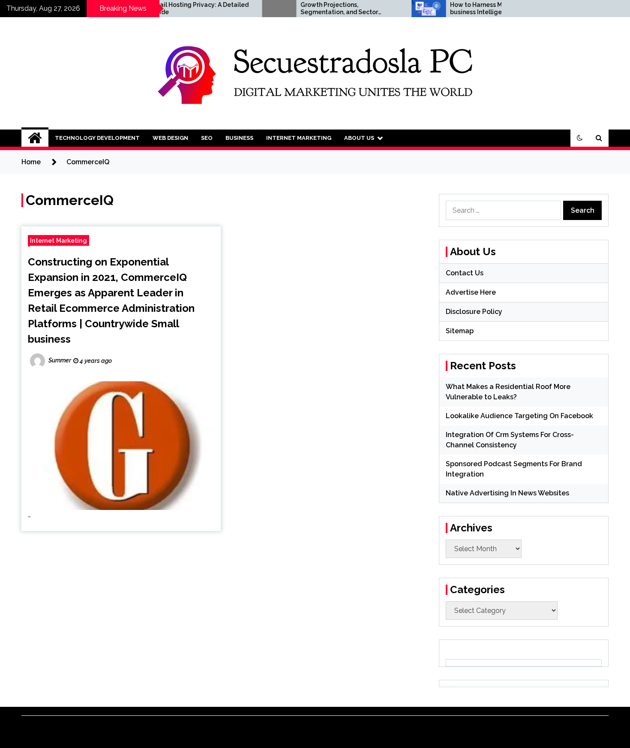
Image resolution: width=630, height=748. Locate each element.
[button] (579, 138)
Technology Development (97, 138)
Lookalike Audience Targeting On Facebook (519, 416)
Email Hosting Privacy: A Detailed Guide (177, 8)
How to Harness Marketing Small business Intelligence (475, 8)
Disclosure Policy (474, 312)
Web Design (170, 138)
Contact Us (464, 273)
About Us (359, 138)
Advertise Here (471, 292)
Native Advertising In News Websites (507, 493)
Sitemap (460, 331)
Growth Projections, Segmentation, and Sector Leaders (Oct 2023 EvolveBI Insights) (318, 8)
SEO (207, 138)
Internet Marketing (298, 138)
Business (239, 138)
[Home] (34, 138)
